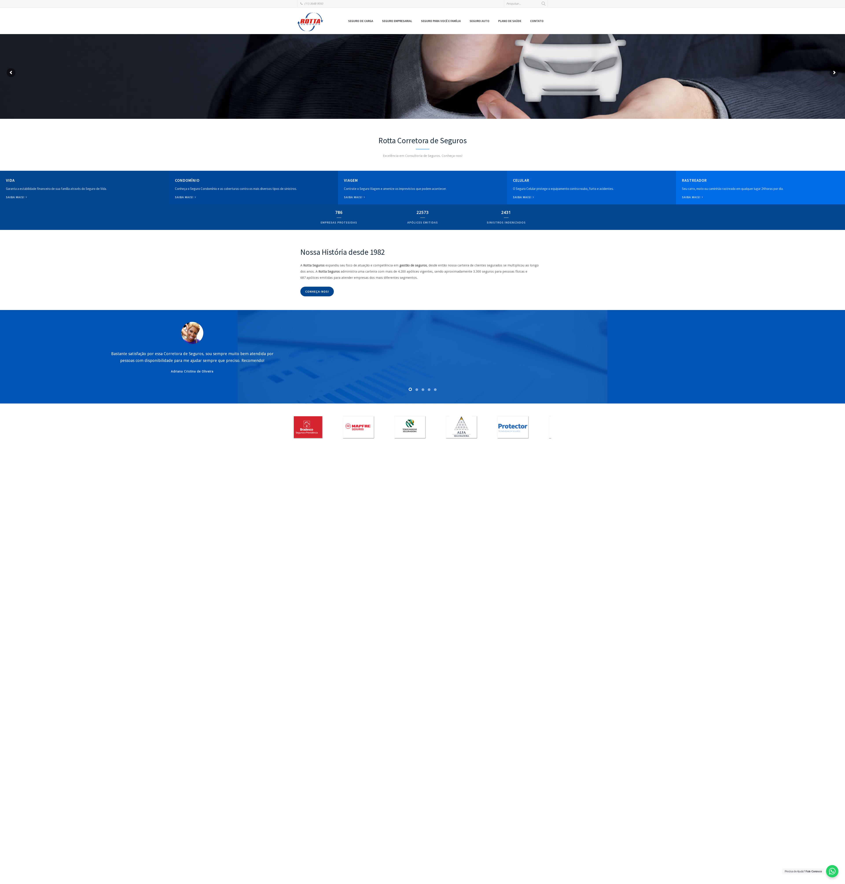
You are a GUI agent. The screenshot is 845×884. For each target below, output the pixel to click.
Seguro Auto (479, 21)
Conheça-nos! (317, 291)
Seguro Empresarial (397, 21)
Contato (537, 21)
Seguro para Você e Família (441, 21)
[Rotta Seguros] (310, 21)
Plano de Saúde (509, 21)
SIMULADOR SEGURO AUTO (334, 86)
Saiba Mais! (522, 197)
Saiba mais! (15, 197)
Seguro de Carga (360, 21)
